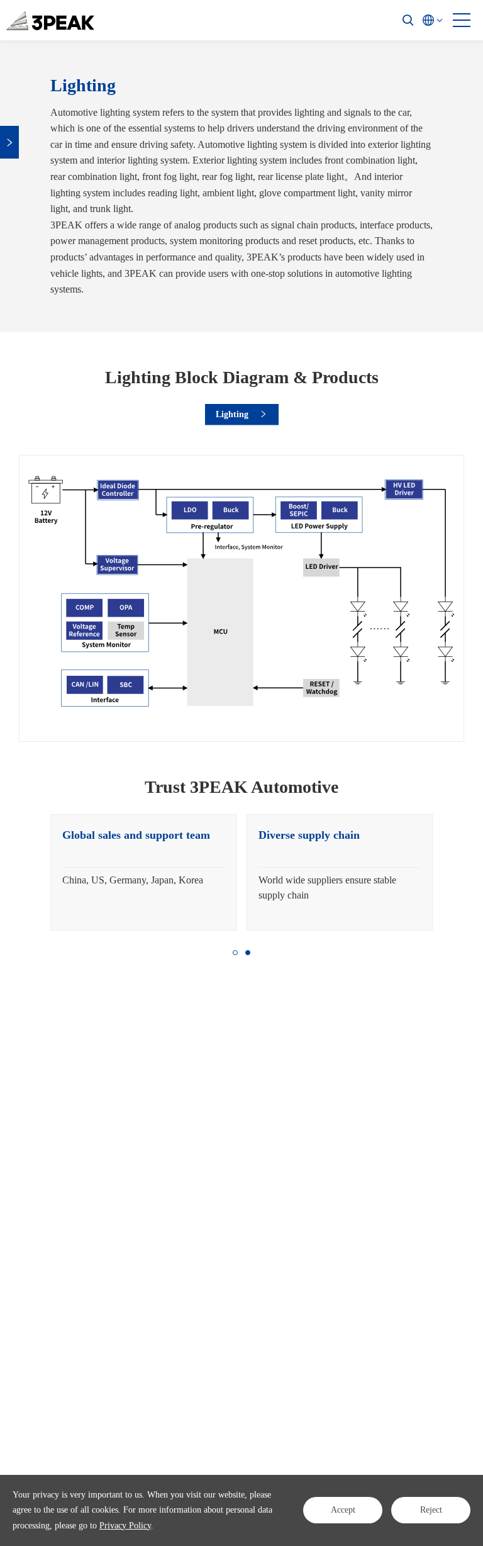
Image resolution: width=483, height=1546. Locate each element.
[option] (143, 872)
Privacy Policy (125, 1525)
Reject (431, 1510)
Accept (343, 1510)
